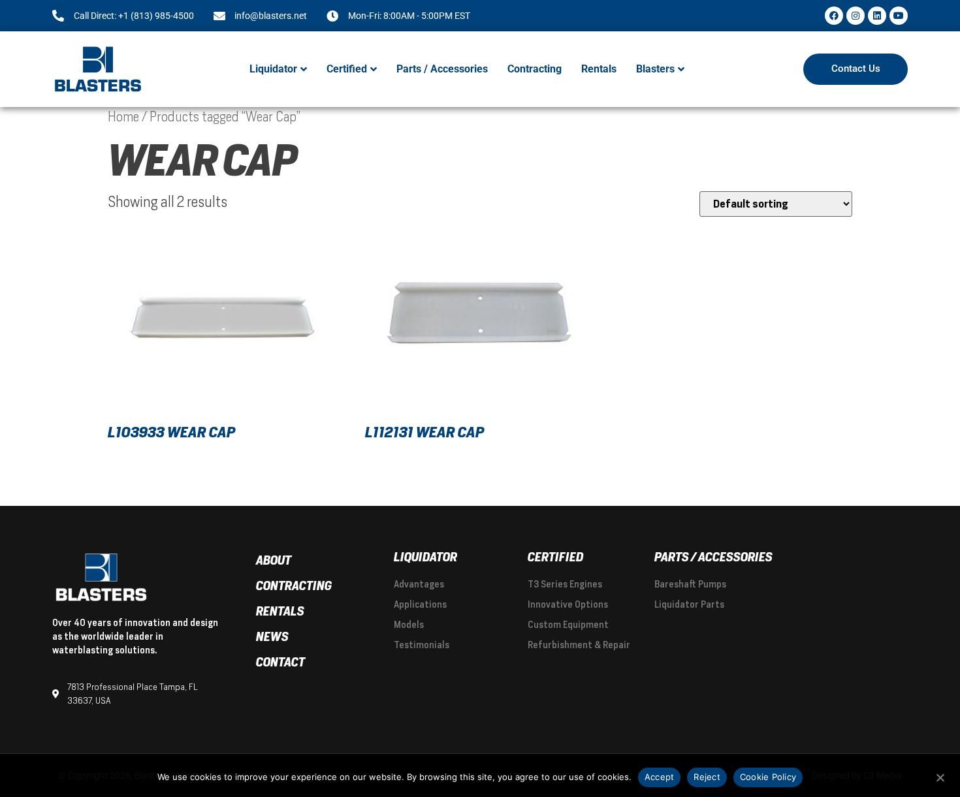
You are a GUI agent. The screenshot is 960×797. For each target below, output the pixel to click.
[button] (278, 69)
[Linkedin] (877, 16)
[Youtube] (898, 16)
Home (123, 117)
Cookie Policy (768, 777)
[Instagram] (855, 16)
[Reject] (939, 776)
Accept (660, 777)
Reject (707, 777)
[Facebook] (834, 16)
